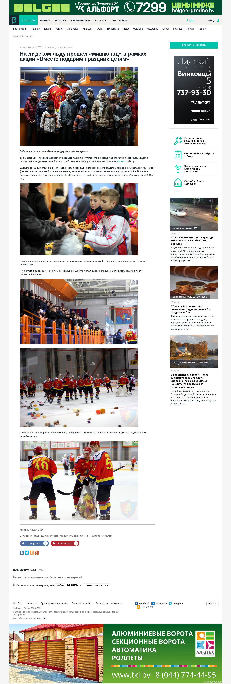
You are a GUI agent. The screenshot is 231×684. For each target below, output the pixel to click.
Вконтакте (161, 603)
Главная (17, 36)
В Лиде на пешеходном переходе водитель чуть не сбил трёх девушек (192, 240)
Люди (126, 28)
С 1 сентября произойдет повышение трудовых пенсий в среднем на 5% (190, 309)
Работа (60, 20)
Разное (202, 28)
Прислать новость (194, 45)
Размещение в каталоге (109, 603)
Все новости (20, 28)
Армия (190, 28)
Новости (28, 20)
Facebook (144, 603)
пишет (120, 161)
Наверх (212, 603)
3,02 (191, 20)
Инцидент (88, 28)
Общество (72, 28)
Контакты (31, 603)
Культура (138, 28)
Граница (177, 28)
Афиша (45, 20)
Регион (59, 28)
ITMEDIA (41, 618)
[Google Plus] (37, 553)
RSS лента (147, 607)
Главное (35, 28)
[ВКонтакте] (22, 553)
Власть (47, 28)
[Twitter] (27, 553)
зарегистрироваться (96, 585)
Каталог (101, 20)
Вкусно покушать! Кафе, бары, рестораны (195, 169)
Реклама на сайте (81, 603)
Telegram (178, 603)
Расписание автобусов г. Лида (199, 155)
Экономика (113, 28)
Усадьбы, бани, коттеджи (194, 182)
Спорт (165, 28)
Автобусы (119, 20)
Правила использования (54, 603)
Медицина (152, 28)
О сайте (17, 603)
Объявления (80, 20)
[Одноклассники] (32, 553)
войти (60, 585)
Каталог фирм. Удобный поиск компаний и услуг (195, 141)
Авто (99, 28)
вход (212, 20)
